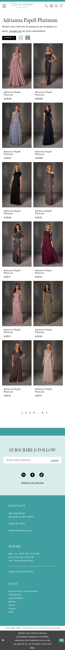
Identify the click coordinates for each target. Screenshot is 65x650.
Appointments (16, 598)
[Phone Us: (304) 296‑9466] (46, 6)
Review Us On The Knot (32, 482)
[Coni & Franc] (22, 5)
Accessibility (56, 628)
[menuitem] (4, 6)
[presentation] (17, 66)
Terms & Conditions (42, 628)
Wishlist (12, 601)
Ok (61, 640)
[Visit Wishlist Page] (61, 5)
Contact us (15, 31)
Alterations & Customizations (23, 591)
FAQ (11, 612)
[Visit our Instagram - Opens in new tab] (23, 474)
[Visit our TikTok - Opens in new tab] (41, 474)
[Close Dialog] (3, 640)
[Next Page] (47, 413)
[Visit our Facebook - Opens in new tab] (32, 474)
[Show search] (56, 6)
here (32, 647)
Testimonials (15, 594)
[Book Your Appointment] (51, 6)
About (12, 605)
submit (55, 460)
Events (12, 608)
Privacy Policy (28, 628)
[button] (4, 6)
